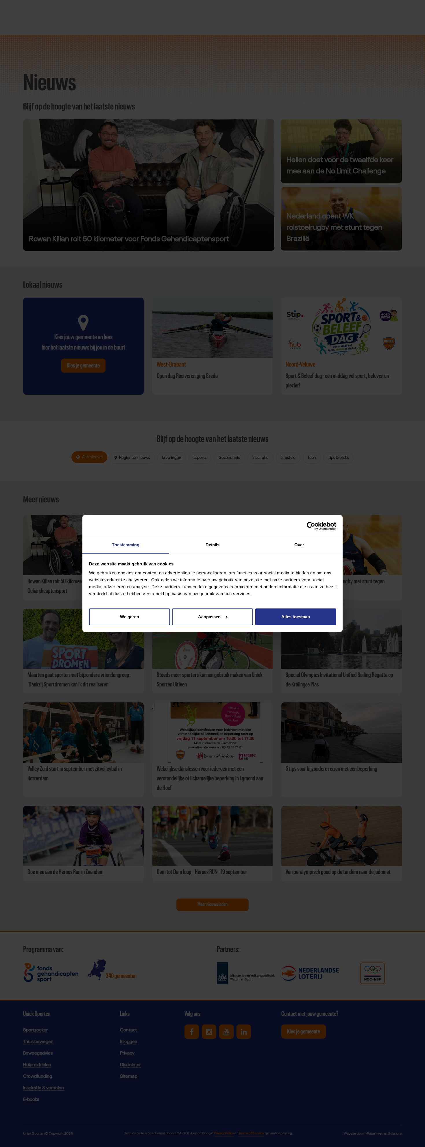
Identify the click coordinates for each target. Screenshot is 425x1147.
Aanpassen (209, 616)
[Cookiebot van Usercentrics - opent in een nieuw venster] (311, 526)
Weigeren (129, 616)
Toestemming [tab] (125, 544)
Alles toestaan (295, 616)
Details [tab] (213, 544)
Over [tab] (299, 544)
